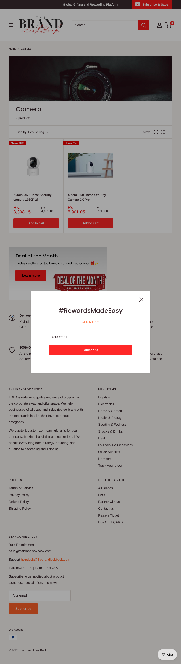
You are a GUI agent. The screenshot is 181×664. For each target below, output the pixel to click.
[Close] (141, 299)
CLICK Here (90, 322)
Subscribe (90, 350)
